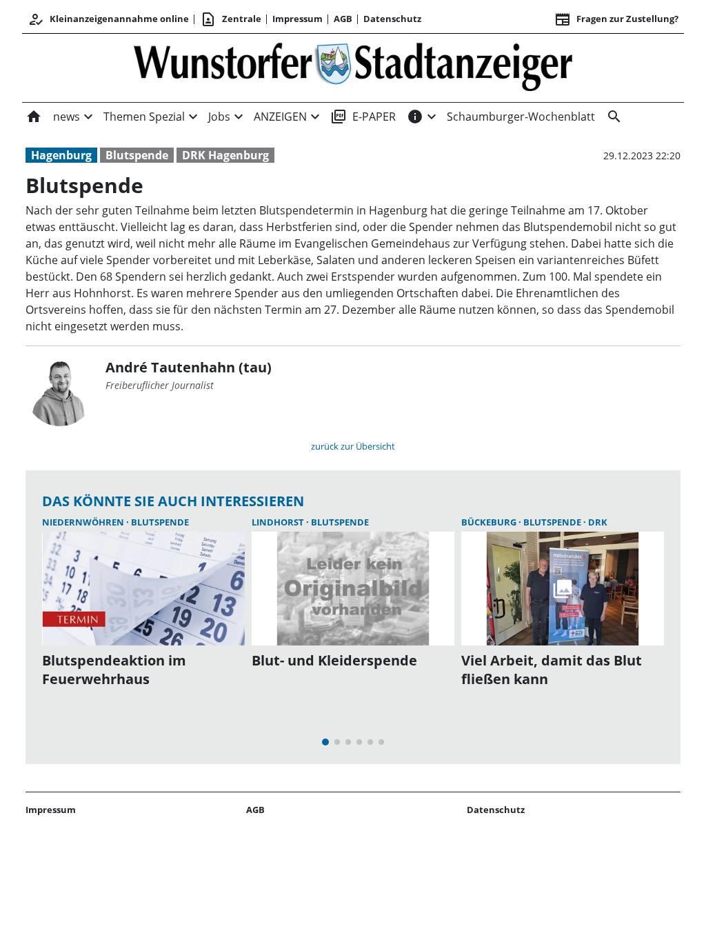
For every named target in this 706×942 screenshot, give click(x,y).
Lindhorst (279, 522)
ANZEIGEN (280, 116)
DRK (597, 522)
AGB (343, 18)
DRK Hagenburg (225, 155)
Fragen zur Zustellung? (616, 19)
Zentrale (230, 19)
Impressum (297, 18)
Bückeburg (489, 522)
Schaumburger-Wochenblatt (521, 116)
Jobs (219, 116)
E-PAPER (363, 116)
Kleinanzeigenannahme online (108, 19)
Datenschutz (392, 18)
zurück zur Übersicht (353, 446)
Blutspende (136, 155)
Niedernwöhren (84, 522)
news (66, 116)
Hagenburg (61, 155)
